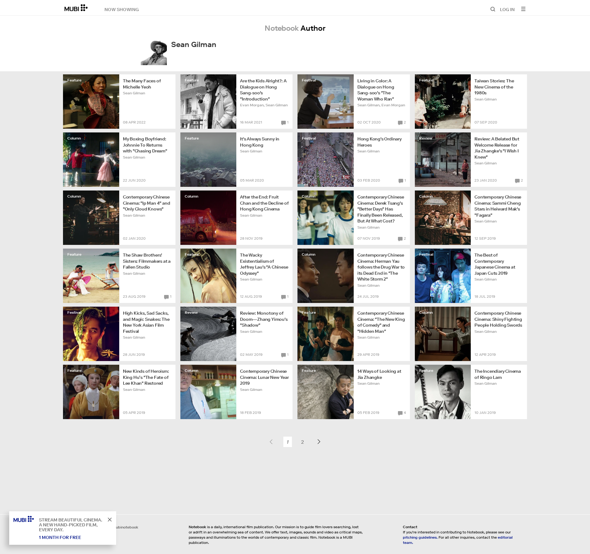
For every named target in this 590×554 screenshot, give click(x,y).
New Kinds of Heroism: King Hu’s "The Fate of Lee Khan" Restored (146, 377)
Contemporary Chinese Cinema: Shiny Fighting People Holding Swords (498, 319)
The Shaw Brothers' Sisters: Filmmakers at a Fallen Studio (147, 261)
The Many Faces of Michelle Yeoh (142, 84)
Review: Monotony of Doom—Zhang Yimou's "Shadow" (263, 319)
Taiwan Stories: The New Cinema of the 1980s (494, 87)
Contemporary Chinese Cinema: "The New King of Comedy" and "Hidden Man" (381, 322)
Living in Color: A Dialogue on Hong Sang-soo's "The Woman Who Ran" (375, 90)
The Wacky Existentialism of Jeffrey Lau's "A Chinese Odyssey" (264, 264)
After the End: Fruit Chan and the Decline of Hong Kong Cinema (264, 203)
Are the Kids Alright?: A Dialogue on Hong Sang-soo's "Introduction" (263, 90)
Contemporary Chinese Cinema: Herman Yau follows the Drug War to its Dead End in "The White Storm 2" (381, 267)
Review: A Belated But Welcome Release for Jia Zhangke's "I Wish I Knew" (496, 148)
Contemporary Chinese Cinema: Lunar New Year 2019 (264, 377)
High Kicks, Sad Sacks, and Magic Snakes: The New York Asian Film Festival (146, 322)
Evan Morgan (252, 105)
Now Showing (121, 9)
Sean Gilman (134, 93)
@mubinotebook (123, 527)
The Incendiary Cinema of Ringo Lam (497, 374)
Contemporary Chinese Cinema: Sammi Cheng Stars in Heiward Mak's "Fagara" (497, 206)
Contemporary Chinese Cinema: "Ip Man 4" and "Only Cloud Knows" (146, 203)
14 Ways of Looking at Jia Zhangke (379, 374)
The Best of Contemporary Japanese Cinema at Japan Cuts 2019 (494, 264)
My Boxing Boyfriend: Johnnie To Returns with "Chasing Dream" (145, 145)
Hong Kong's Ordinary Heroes (379, 142)
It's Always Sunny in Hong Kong (259, 142)
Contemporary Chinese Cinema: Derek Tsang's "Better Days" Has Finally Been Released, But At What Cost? (380, 209)
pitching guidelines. (420, 537)
